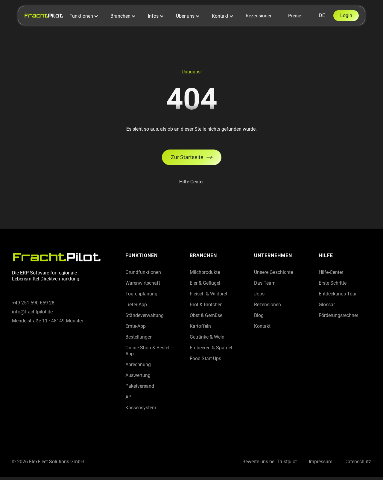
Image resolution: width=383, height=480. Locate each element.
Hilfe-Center (191, 182)
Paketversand (139, 386)
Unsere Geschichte (273, 272)
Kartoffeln (200, 326)
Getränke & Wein (207, 337)
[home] (43, 15)
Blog (259, 315)
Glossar (327, 304)
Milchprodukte (205, 272)
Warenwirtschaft (142, 283)
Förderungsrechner (338, 315)
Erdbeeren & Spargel (211, 348)
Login (346, 15)
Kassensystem (140, 407)
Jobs (259, 294)
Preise (294, 16)
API (129, 397)
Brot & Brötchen (206, 304)
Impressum (320, 461)
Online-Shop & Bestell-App (148, 351)
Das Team (265, 283)
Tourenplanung (141, 294)
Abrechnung (138, 364)
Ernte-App (135, 326)
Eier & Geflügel (205, 283)
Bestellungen (139, 337)
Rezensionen (259, 16)
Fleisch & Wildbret (208, 294)
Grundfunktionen (143, 272)
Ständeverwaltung (144, 315)
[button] (86, 16)
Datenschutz (357, 461)
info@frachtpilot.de (32, 312)
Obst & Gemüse (206, 315)
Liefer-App (136, 304)
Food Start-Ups (205, 358)
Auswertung (138, 375)
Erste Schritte (332, 283)
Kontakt (262, 326)
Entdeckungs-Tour (338, 294)
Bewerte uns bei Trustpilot (269, 461)
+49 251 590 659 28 (33, 303)
